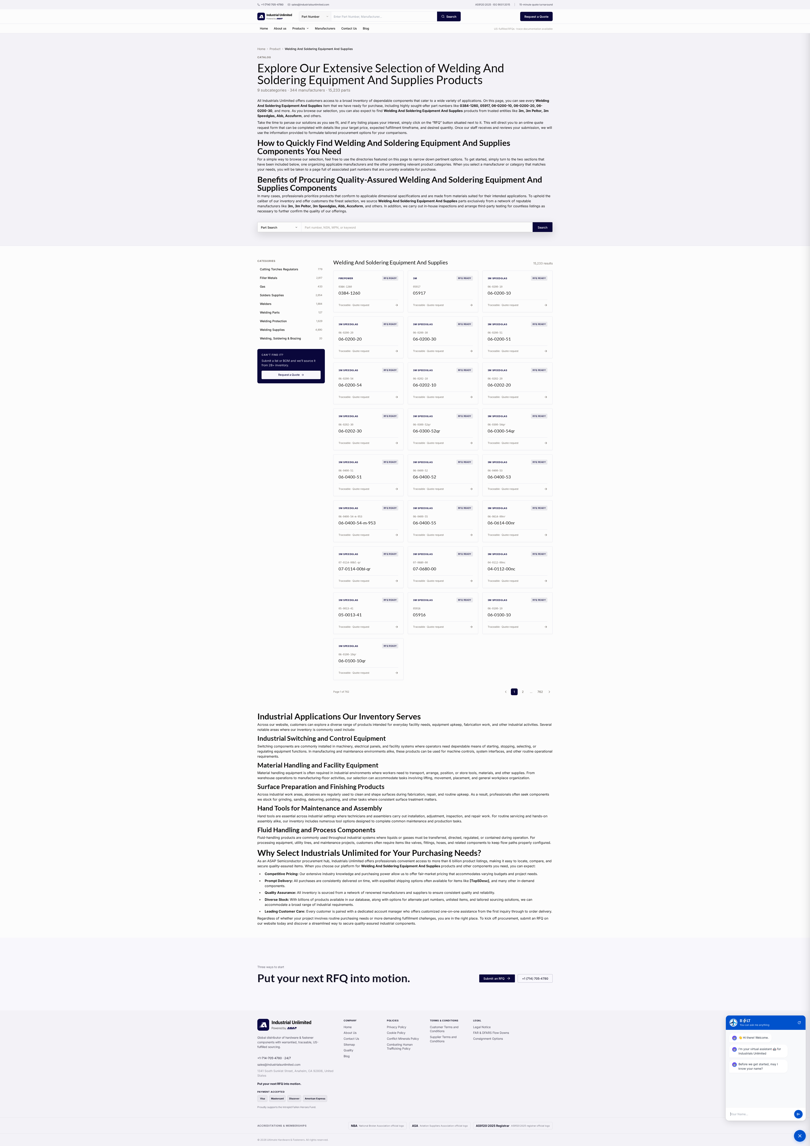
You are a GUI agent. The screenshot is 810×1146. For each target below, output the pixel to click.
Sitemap (349, 1044)
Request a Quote (536, 16)
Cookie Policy (396, 1032)
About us (280, 28)
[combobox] (384, 16)
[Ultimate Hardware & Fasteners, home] (274, 16)
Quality (348, 1050)
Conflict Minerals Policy (403, 1038)
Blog (366, 28)
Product (275, 49)
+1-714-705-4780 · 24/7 (274, 1058)
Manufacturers (325, 28)
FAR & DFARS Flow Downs (491, 1032)
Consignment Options (488, 1038)
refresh (799, 1022)
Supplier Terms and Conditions (443, 1039)
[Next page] (549, 691)
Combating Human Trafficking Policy (400, 1046)
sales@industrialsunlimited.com (278, 1064)
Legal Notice (482, 1027)
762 (540, 692)
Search (542, 227)
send (798, 1114)
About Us (350, 1032)
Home (264, 28)
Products (298, 28)
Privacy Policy (396, 1027)
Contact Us (349, 28)
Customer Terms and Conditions (444, 1029)
